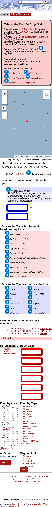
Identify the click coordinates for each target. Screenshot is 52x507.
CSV (24, 396)
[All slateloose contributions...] (7, 313)
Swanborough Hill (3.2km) (19, 234)
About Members (9, 354)
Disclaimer (28, 466)
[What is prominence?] (41, 49)
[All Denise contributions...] (7, 294)
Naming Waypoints (27, 457)
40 (17, 433)
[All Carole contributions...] (7, 289)
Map (28, 504)
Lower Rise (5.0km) (17, 244)
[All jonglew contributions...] (30, 303)
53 (13, 443)
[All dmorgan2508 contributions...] (30, 294)
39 (13, 433)
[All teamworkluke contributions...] (30, 313)
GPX (24, 352)
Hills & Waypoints (20, 14)
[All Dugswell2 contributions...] (7, 298)
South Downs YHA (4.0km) (20, 239)
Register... (14, 208)
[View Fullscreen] (4, 115)
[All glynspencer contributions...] (30, 298)
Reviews (43, 479)
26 (8, 421)
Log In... (13, 217)
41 (4, 435)
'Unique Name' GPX (31, 361)
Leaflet (20, 156)
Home (5, 14)
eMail (40, 481)
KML (24, 378)
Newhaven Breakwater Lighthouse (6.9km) (26, 272)
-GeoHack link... (15, 73)
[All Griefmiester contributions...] (7, 303)
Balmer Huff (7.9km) (17, 277)
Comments (36, 504)
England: (6, 429)
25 (4, 421)
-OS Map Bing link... (36, 73)
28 (17, 421)
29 (7, 423)
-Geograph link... (36, 78)
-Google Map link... (16, 78)
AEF (24, 387)
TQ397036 (23, 32)
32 (13, 427)
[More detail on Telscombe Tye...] (29, 174)
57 (15, 446)
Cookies (33, 481)
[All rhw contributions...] (30, 308)
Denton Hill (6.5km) (17, 263)
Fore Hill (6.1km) (16, 253)
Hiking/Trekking (21, 481)
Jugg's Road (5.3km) (17, 248)
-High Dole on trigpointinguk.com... (22, 83)
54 (17, 443)
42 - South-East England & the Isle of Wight (26, 38)
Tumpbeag (40, 29)
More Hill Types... (26, 443)
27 (13, 421)
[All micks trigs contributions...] (7, 308)
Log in (32, 167)
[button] (27, 121)
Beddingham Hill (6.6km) (19, 267)
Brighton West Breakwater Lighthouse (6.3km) (27, 258)
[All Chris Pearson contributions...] (8, 190)
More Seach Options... (8, 466)
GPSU (25, 370)
